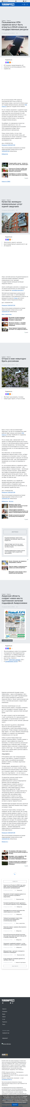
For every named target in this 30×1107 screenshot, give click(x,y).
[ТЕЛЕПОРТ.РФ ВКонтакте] (20, 1)
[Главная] (8, 4)
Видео (3, 1014)
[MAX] (6, 62)
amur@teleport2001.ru (7, 1079)
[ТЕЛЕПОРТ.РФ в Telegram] (18, 1)
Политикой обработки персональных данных (15, 1102)
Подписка (4, 1021)
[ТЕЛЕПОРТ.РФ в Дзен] (24, 1)
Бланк (16, 298)
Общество (5, 154)
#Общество (19, 906)
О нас (3, 1019)
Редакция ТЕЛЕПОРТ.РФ (8, 145)
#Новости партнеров (21, 962)
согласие (25, 1096)
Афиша (4, 1016)
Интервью (4, 1011)
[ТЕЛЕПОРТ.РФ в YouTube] (28, 1)
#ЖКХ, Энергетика (20, 923)
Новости (4, 1008)
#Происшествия (20, 899)
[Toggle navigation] (26, 4)
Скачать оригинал (7, 640)
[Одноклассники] (10, 62)
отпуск (11, 501)
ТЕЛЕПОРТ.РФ (5, 151)
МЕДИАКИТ (5, 1038)
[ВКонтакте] (8, 62)
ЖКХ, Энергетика (7, 314)
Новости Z (5, 841)
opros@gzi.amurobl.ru (18, 290)
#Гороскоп (19, 890)
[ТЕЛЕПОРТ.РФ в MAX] (16, 1)
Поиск (3, 1024)
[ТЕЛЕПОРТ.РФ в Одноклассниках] (22, 1)
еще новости (15, 966)
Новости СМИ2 (6, 181)
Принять (15, 1104)
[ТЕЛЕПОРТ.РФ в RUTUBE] (26, 1)
